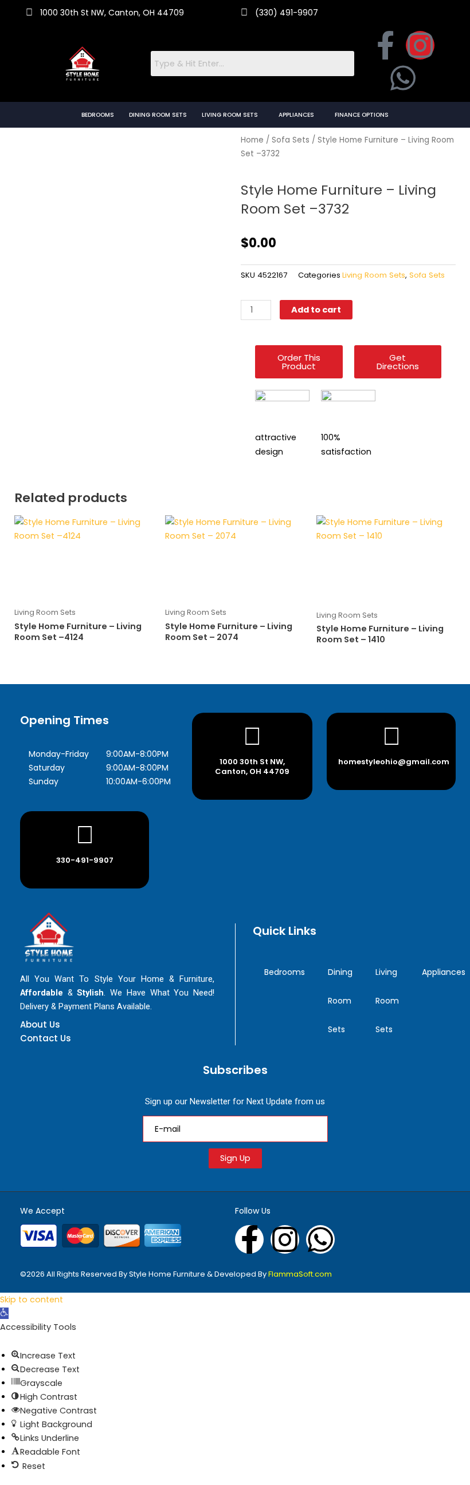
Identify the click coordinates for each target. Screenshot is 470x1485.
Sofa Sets (291, 140)
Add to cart (316, 309)
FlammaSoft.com (300, 1274)
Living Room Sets (230, 114)
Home (252, 140)
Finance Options (362, 114)
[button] (232, 115)
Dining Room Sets (158, 114)
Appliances (296, 114)
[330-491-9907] (84, 835)
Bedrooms (97, 114)
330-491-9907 (84, 860)
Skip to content (31, 1299)
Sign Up (235, 1158)
